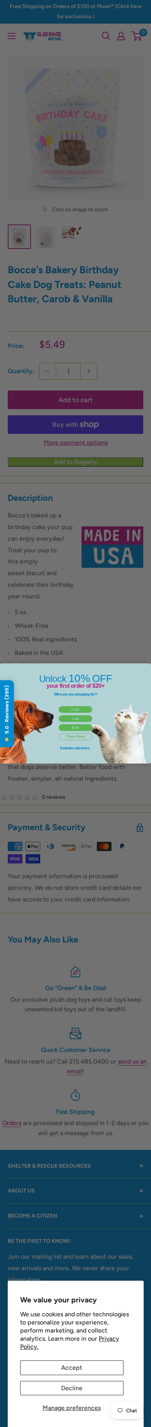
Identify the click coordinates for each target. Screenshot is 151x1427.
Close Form (75, 737)
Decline (71, 1388)
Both (75, 728)
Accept (71, 1367)
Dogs (75, 709)
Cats (75, 719)
